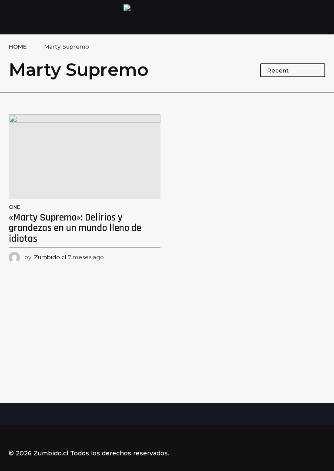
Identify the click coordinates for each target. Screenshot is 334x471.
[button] (14, 17)
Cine (14, 207)
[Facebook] (12, 437)
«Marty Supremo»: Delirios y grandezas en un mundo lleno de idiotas (75, 228)
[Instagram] (30, 437)
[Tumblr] (47, 437)
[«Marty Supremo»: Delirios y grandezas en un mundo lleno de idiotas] (84, 156)
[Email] (65, 437)
